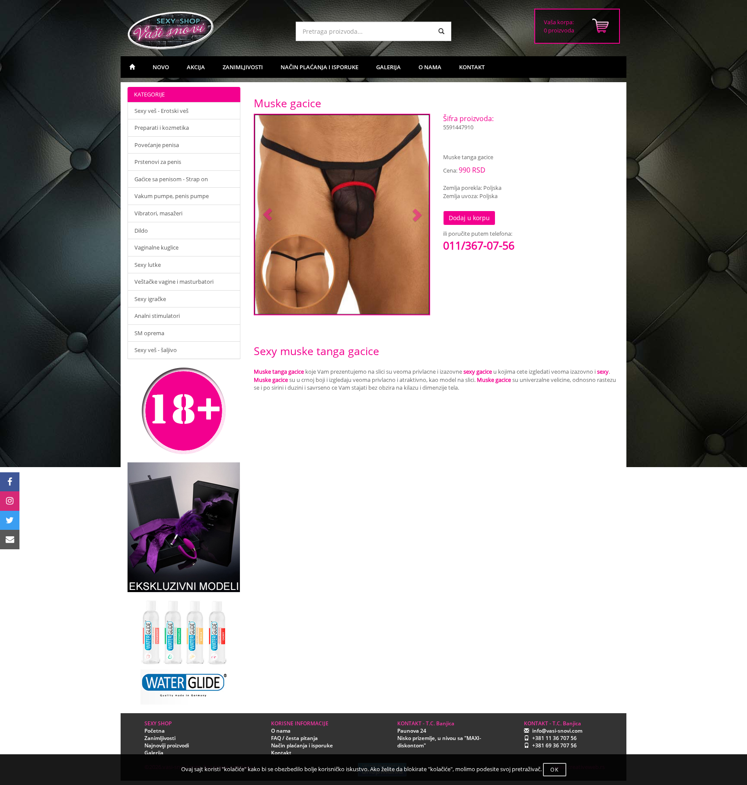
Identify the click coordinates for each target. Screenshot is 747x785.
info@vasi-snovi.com (557, 730)
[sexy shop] (205, 30)
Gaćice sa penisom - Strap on (171, 179)
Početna (154, 730)
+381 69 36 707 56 (554, 745)
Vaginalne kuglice (156, 247)
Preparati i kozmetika (161, 127)
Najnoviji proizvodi (166, 745)
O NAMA (429, 67)
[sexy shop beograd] (132, 67)
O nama (280, 730)
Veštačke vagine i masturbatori (174, 281)
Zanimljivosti (160, 738)
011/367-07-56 (478, 245)
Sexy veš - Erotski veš (161, 111)
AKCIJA (196, 67)
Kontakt (281, 752)
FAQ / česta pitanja (294, 738)
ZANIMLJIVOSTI (243, 67)
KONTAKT (472, 67)
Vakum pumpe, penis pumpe (171, 196)
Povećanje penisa (156, 145)
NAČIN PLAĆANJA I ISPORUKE (319, 67)
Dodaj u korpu (469, 218)
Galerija (153, 752)
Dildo (141, 230)
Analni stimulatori (157, 316)
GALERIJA (388, 67)
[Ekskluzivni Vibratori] (184, 527)
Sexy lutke (147, 265)
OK (554, 769)
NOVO (161, 67)
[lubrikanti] (184, 648)
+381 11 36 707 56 (554, 738)
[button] (268, 215)
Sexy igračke (150, 299)
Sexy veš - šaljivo (155, 350)
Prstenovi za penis (157, 162)
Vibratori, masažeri (158, 213)
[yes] (441, 31)
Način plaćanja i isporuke (302, 745)
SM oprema (149, 333)
